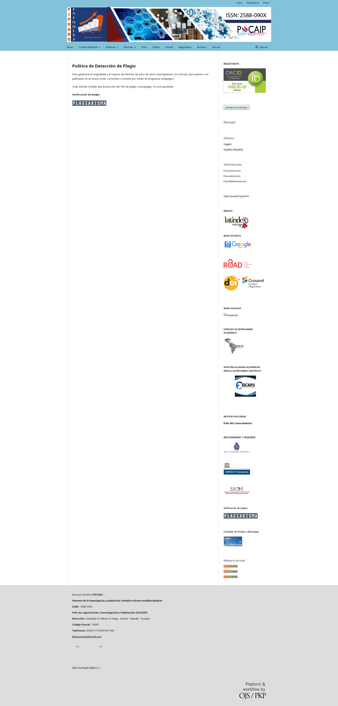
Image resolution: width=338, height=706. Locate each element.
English (227, 144)
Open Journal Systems (236, 196)
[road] (238, 266)
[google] (238, 247)
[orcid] (245, 92)
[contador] (233, 545)
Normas (129, 47)
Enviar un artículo (236, 107)
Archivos (202, 47)
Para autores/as (232, 176)
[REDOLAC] (234, 353)
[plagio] (89, 105)
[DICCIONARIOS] (237, 451)
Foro (144, 47)
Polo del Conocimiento (238, 423)
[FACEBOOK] (231, 315)
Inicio (70, 47)
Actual (169, 47)
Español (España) (233, 149)
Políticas (111, 47)
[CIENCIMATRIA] (245, 395)
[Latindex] (237, 228)
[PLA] (241, 517)
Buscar (216, 47)
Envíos (156, 47)
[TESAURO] (237, 473)
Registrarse (184, 47)
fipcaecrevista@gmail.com (86, 636)
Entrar (266, 2)
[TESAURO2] (237, 493)
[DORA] (77, 646)
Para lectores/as (232, 170)
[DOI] (245, 294)
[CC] (101, 646)
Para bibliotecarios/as (235, 181)
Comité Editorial (88, 47)
